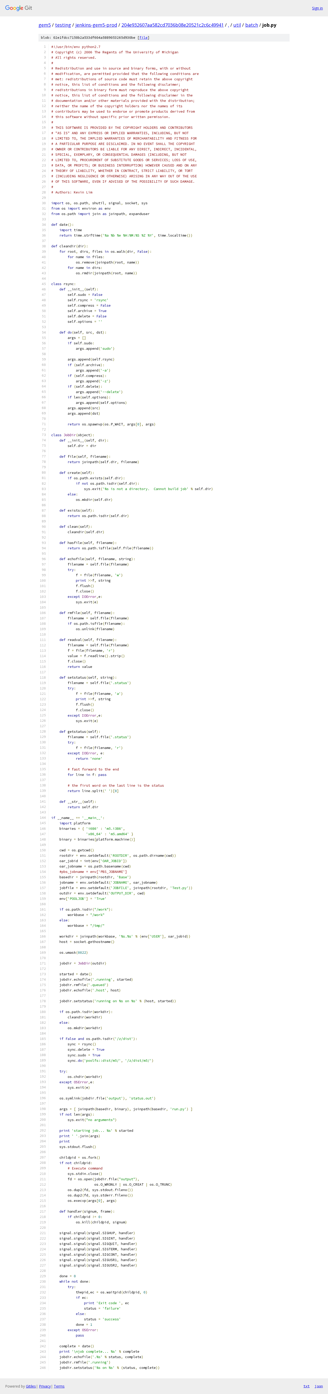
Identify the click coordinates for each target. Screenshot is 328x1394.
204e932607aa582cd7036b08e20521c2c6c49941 (172, 25)
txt (306, 1386)
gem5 (44, 25)
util (237, 25)
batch (251, 25)
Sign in (317, 8)
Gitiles (31, 1386)
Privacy (45, 1386)
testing (63, 25)
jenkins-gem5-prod (96, 25)
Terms (59, 1386)
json (319, 1386)
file (143, 37)
